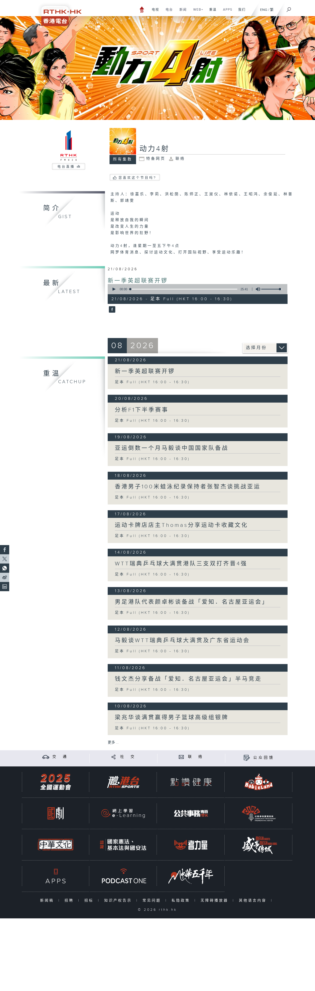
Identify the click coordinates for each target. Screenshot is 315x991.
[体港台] (123, 782)
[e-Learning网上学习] (123, 813)
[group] (256, 289)
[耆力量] (191, 845)
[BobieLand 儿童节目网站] (258, 782)
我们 (240, 12)
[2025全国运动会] (55, 782)
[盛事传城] (258, 845)
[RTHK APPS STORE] (55, 876)
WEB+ (196, 12)
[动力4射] (111, 310)
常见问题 (153, 900)
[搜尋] (288, 8)
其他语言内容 (254, 900)
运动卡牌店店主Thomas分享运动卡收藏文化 (181, 525)
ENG (263, 10)
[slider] (271, 289)
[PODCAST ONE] (123, 876)
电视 (153, 12)
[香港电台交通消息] (46, 757)
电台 (167, 12)
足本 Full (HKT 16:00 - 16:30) (152, 382)
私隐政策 (182, 900)
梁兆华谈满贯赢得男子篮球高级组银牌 (172, 717)
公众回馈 (263, 758)
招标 (90, 900)
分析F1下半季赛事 (142, 410)
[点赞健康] (191, 782)
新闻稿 (48, 900)
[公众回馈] (247, 758)
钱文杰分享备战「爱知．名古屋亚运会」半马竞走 (188, 679)
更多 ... (113, 742)
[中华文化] (55, 845)
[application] (196, 289)
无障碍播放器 (215, 900)
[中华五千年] (191, 876)
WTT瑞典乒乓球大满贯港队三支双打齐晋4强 (181, 564)
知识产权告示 (119, 900)
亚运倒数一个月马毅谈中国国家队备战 (172, 448)
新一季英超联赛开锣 (138, 281)
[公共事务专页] (191, 813)
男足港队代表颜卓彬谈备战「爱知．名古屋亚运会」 (192, 602)
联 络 (196, 757)
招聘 (70, 900)
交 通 (60, 757)
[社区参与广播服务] (258, 813)
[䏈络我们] (181, 757)
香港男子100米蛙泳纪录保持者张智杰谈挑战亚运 (188, 487)
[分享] (114, 757)
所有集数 (122, 159)
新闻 (181, 12)
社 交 (128, 757)
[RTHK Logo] (58, 13)
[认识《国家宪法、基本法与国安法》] (123, 845)
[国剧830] (55, 813)
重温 (211, 12)
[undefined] (142, 9)
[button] (114, 289)
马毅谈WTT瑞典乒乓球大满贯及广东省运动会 (182, 640)
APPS (226, 12)
